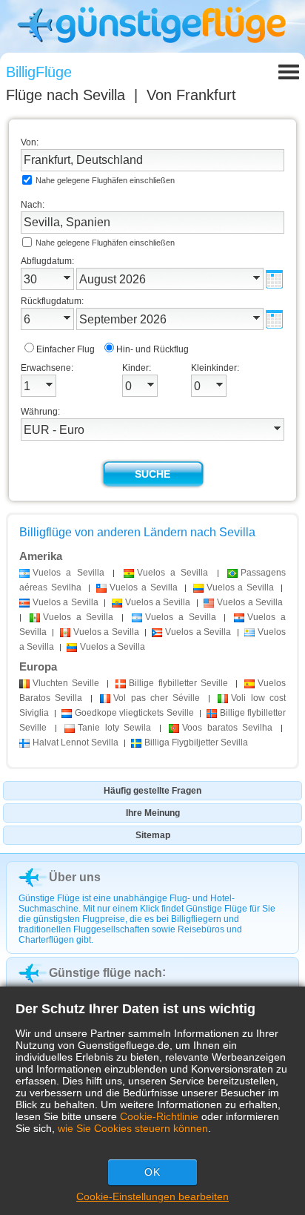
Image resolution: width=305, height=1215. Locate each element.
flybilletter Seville (178, 683)
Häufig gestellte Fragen (152, 791)
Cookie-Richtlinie (159, 1116)
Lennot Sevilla (75, 742)
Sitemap (152, 835)
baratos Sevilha (227, 727)
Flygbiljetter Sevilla (196, 742)
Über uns (75, 877)
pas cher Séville (156, 698)
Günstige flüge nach (105, 973)
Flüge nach (65, 95)
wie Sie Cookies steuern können (133, 1128)
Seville (66, 683)
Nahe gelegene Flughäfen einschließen (105, 180)
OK (152, 1172)
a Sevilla (68, 572)
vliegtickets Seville (134, 713)
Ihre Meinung (153, 813)
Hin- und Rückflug (152, 349)
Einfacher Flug (65, 349)
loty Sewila (114, 727)
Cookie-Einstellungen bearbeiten (152, 1196)
